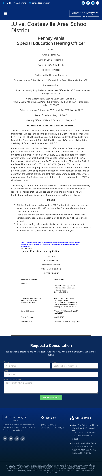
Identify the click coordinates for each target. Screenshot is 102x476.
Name (6, 362)
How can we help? (12, 380)
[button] (5, 14)
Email (6, 371)
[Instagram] (97, 3)
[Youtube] (93, 3)
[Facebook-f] (5, 438)
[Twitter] (88, 3)
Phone (55, 362)
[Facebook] (83, 3)
